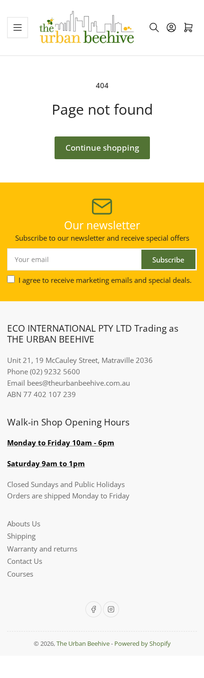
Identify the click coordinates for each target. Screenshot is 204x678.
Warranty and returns (42, 548)
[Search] (154, 27)
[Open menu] (17, 27)
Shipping (21, 536)
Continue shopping (102, 147)
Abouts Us (23, 523)
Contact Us (24, 561)
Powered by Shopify (142, 643)
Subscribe (168, 259)
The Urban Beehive (83, 643)
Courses (20, 574)
